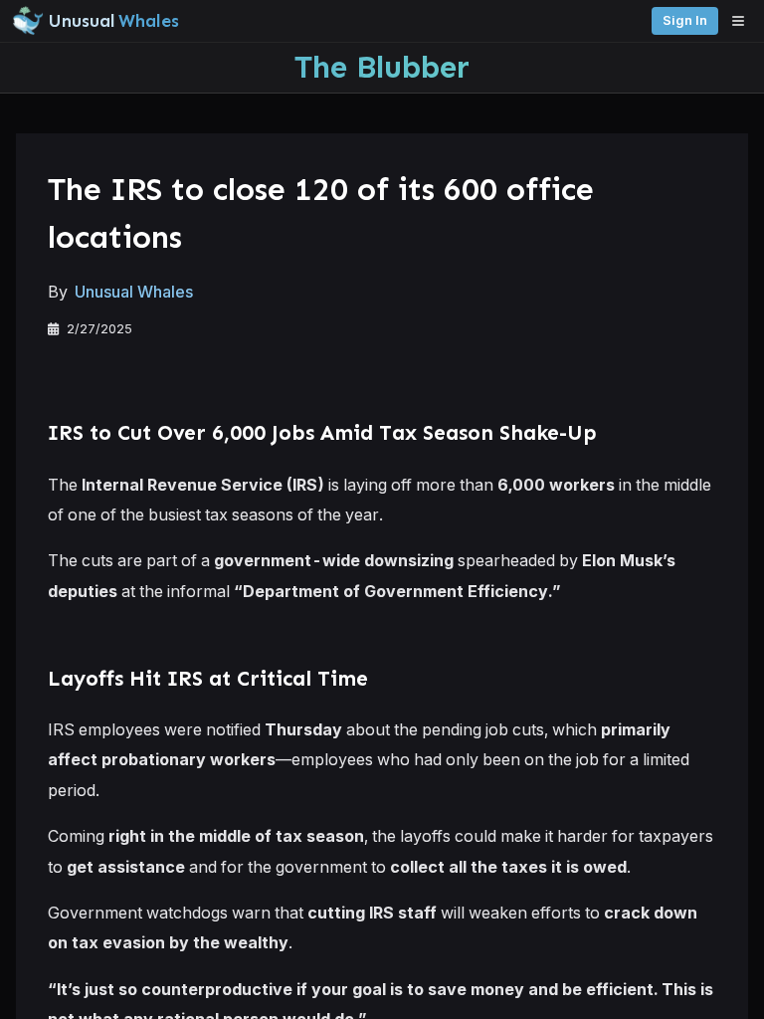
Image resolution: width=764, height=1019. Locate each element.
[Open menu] (743, 21)
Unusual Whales (134, 292)
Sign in (685, 20)
